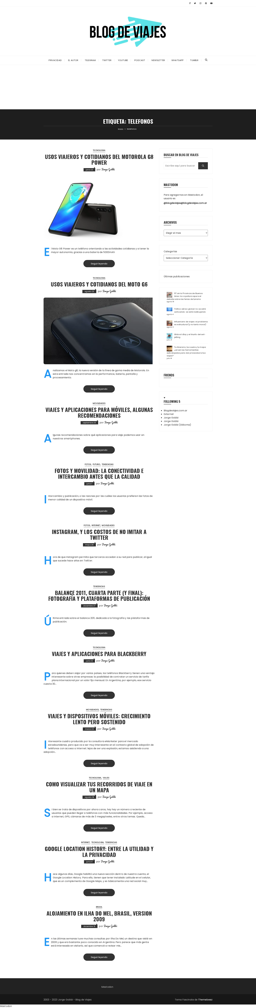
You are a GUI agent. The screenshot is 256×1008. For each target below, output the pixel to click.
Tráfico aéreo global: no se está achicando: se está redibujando (190, 310)
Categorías (170, 251)
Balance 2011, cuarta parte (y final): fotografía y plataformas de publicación (99, 595)
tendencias (108, 464)
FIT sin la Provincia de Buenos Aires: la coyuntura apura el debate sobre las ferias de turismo (185, 296)
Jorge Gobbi (108, 169)
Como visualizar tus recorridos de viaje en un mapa (99, 787)
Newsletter (158, 60)
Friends (169, 375)
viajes (106, 777)
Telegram (90, 60)
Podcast (139, 60)
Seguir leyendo (99, 263)
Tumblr (194, 60)
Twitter (106, 60)
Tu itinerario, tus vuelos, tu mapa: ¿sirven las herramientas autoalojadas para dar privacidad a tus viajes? (186, 351)
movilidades (99, 403)
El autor (73, 60)
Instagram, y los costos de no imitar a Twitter (99, 534)
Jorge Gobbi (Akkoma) (177, 424)
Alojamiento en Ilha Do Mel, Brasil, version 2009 (99, 916)
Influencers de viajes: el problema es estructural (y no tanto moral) (191, 323)
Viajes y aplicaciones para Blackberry (99, 654)
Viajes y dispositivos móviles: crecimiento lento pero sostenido (99, 719)
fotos (88, 464)
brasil (99, 906)
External (168, 414)
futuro (96, 464)
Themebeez (205, 999)
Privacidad (55, 60)
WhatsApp (177, 60)
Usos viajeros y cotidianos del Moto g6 (99, 284)
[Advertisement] (128, 87)
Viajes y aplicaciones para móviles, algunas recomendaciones (99, 412)
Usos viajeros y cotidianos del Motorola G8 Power (99, 159)
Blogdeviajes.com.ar (175, 410)
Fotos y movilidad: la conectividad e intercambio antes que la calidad (99, 473)
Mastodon (107, 987)
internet (96, 525)
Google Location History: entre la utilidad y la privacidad (99, 851)
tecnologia (99, 150)
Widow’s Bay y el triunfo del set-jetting (189, 336)
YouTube (123, 60)
